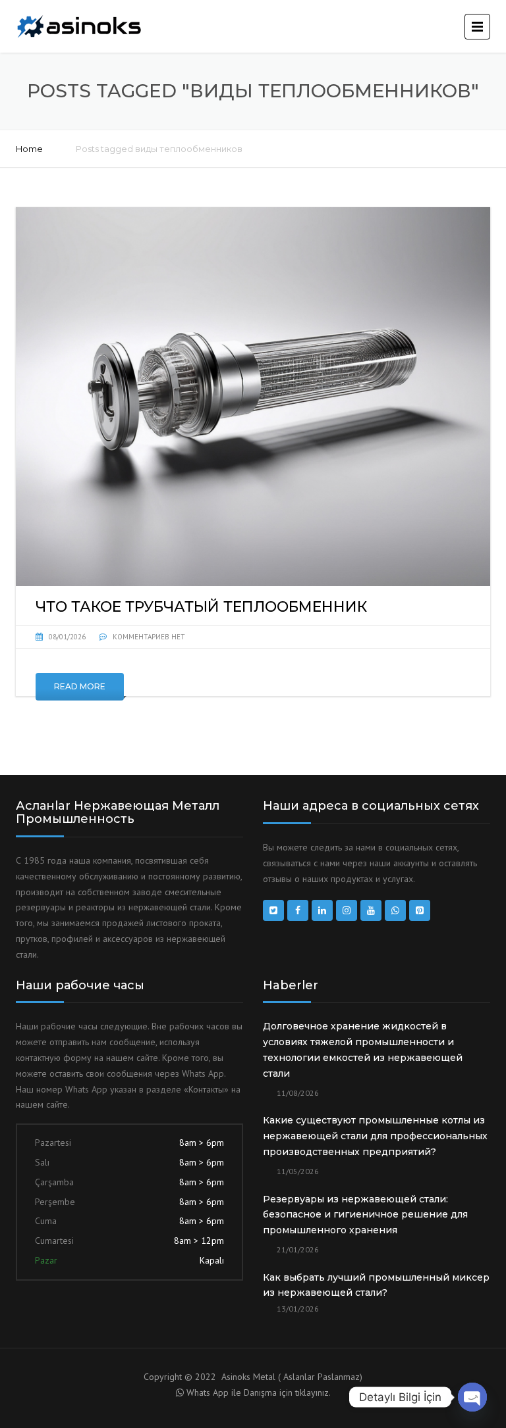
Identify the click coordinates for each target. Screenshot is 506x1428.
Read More (79, 686)
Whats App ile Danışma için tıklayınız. (258, 1392)
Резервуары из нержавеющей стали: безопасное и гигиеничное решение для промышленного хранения (365, 1215)
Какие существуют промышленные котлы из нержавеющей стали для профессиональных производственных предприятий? (375, 1136)
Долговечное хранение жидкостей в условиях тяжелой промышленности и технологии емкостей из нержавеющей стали (363, 1049)
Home (29, 148)
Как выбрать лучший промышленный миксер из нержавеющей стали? (376, 1285)
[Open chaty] (472, 1397)
